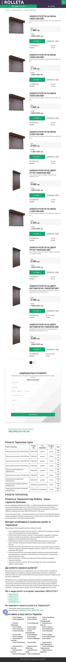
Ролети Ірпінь (46, 638)
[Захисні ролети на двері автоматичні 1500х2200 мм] (16, 334)
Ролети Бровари (47, 631)
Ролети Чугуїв (17, 627)
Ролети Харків (17, 617)
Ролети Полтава (18, 629)
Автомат (28, 391)
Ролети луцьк (31, 642)
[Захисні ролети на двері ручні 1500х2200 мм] (16, 257)
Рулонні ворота (13, 600)
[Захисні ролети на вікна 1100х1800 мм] (16, 218)
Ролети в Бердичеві (33, 654)
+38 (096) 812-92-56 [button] (18, 431)
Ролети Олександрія (19, 654)
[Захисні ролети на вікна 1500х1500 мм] (16, 103)
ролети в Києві (51, 587)
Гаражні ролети (13, 596)
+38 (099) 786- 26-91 (37, 610)
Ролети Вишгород (48, 629)
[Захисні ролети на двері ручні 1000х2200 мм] (16, 180)
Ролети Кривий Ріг (18, 619)
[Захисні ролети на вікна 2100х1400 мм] (16, 141)
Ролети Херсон (32, 619)
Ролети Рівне (31, 636)
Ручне (21, 391)
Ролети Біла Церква (48, 636)
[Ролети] (15, 2)
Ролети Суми (31, 629)
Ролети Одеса (31, 627)
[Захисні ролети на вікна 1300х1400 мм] (16, 64)
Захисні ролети (13, 594)
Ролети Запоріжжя (48, 617)
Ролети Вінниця (32, 634)
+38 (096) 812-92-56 (24, 610)
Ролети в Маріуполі (33, 638)
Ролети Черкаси (47, 627)
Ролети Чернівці (18, 636)
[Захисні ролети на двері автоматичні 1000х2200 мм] (16, 296)
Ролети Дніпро (32, 617)
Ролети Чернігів (47, 634)
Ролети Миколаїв (32, 623)
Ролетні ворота (13, 598)
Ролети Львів (17, 634)
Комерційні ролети (14, 602)
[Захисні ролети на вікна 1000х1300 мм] (16, 26)
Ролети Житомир (18, 631)
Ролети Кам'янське (19, 642)
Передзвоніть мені (18, 6)
